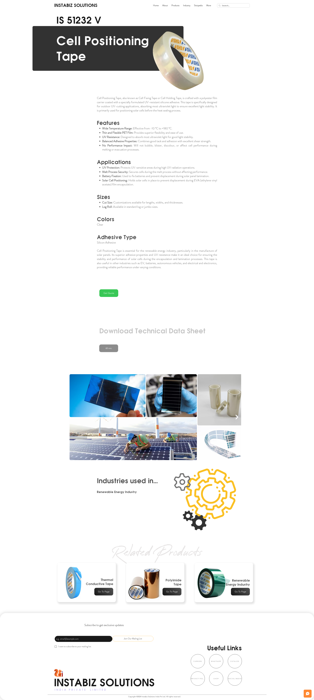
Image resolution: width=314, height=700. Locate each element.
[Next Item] (237, 417)
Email (58, 632)
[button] (175, 5)
